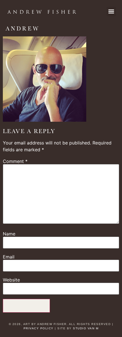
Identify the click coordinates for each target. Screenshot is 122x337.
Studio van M (85, 328)
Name (9, 233)
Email (8, 257)
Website (11, 280)
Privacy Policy (39, 328)
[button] (111, 11)
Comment (15, 161)
